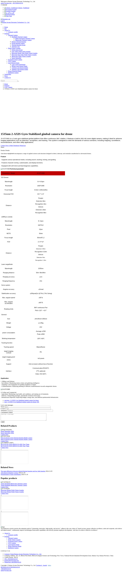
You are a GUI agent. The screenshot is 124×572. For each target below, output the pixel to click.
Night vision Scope (17, 50)
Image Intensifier (16, 58)
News (6, 76)
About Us (7, 533)
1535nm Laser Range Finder (20, 68)
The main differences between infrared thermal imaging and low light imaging (23, 471)
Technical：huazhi (41, 565)
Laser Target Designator (18, 64)
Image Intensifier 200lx (7, 431)
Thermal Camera (13, 538)
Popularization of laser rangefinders (11, 474)
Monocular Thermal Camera (23, 40)
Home (6, 27)
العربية (12, 13)
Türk (10, 16)
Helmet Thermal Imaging (19, 42)
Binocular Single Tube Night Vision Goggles (24, 53)
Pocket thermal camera (18, 43)
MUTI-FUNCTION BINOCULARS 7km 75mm (15, 444)
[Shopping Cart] (5, 19)
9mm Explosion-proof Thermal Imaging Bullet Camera (16, 438)
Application (7, 74)
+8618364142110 (6, 569)
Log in (3, 21)
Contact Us (7, 77)
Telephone (16, 145)
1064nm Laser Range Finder (20, 69)
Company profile (13, 32)
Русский (14, 9)
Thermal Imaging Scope (18, 45)
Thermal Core (16, 46)
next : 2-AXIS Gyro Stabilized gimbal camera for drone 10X (21, 402)
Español (12, 11)
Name (2, 407)
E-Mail (11, 145)
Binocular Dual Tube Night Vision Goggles (24, 55)
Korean (12, 14)
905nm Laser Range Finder (19, 66)
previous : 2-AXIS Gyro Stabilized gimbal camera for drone (21, 400)
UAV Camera (12, 61)
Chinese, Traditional (23, 8)
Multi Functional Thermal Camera (25, 38)
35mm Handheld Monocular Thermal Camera (14, 483)
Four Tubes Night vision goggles (21, 51)
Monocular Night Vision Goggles (21, 56)
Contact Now (5, 145)
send (2, 422)
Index (49, 565)
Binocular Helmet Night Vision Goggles (12, 490)
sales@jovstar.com (6, 3)
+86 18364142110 (17, 3)
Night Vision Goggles (14, 540)
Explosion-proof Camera (15, 59)
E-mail (3, 408)
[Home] (15, 22)
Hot (5, 28)
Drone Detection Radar (14, 71)
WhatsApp (23, 145)
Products (6, 85)
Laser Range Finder (13, 544)
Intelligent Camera (13, 72)
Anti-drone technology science (9, 473)
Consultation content (7, 412)
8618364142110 (5, 567)
